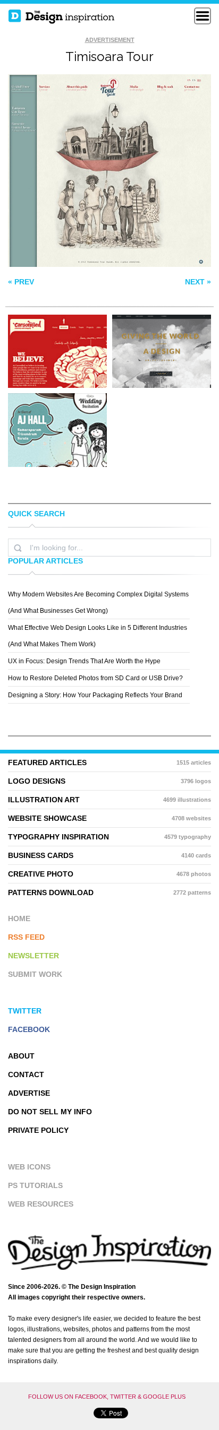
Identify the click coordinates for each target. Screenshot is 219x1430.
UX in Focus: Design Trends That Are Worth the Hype (84, 661)
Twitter (24, 1011)
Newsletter (33, 955)
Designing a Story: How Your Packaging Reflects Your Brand (95, 695)
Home (19, 918)
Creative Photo (109, 874)
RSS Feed (26, 937)
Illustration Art (109, 799)
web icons (29, 1167)
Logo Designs (109, 781)
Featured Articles (109, 762)
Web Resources (40, 1204)
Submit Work (35, 974)
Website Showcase (109, 818)
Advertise (29, 1093)
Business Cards (109, 855)
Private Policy (38, 1130)
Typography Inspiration (109, 837)
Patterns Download (109, 892)
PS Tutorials (35, 1185)
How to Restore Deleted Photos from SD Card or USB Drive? (95, 678)
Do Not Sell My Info (50, 1111)
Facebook (29, 1029)
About (21, 1056)
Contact (26, 1074)
